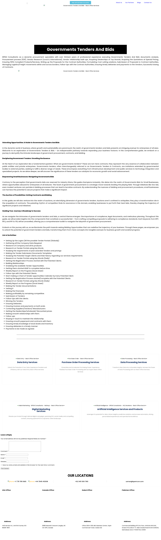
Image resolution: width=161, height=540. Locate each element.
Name (3, 455)
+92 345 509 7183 (81, 481)
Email (3, 458)
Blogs (139, 3)
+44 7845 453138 (41, 481)
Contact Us (148, 3)
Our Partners (129, 3)
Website (3, 462)
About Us (119, 3)
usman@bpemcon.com (134, 481)
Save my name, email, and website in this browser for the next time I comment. (29, 465)
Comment (4, 451)
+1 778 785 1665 (20, 481)
